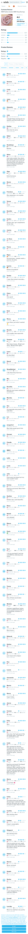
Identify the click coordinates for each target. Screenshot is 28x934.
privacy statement (13, 917)
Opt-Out (14, 929)
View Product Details (21, 24)
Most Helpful (19, 64)
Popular (3, 6)
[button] (21, 2)
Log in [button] (23, 2)
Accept (14, 926)
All (6, 64)
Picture (11, 64)
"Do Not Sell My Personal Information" (14, 923)
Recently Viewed (22, 6)
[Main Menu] (1, 2)
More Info (14, 931)
